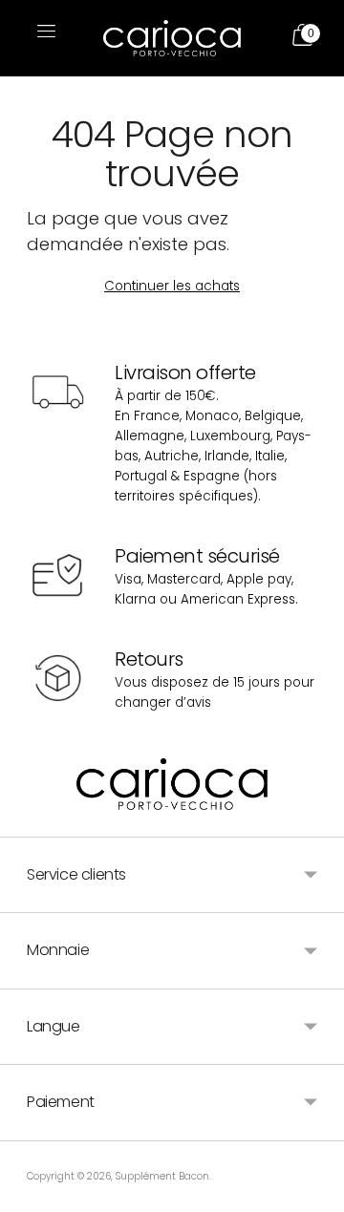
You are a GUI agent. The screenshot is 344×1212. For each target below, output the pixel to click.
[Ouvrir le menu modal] (44, 38)
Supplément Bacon (162, 1176)
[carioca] (172, 38)
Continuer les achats (172, 286)
